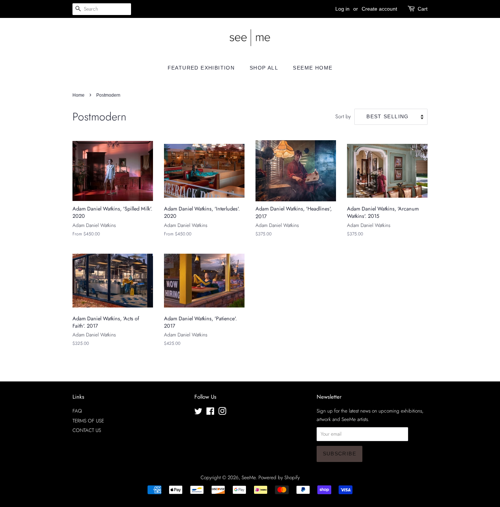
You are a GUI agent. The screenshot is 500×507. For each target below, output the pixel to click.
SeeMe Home (312, 68)
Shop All (264, 68)
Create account (379, 9)
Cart (423, 9)
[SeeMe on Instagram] (222, 412)
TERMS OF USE (88, 420)
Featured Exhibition (201, 68)
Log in (342, 9)
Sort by (343, 116)
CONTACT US (86, 430)
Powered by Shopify (279, 477)
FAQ (77, 410)
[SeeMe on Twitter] (198, 412)
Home (78, 95)
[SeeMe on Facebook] (210, 412)
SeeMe (248, 477)
